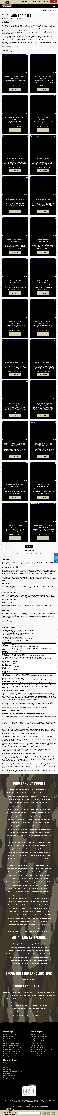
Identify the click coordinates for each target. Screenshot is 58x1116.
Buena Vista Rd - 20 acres (15, 158)
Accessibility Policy (39, 1104)
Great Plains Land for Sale (38, 1041)
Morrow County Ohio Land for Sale (17, 885)
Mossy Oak (6, 1063)
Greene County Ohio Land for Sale (17, 835)
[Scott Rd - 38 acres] (15, 390)
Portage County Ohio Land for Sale (18, 898)
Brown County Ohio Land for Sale (40, 799)
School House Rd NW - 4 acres (43, 525)
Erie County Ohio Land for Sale (40, 822)
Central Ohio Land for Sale (39, 947)
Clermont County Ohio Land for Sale (18, 809)
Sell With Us (25, 1)
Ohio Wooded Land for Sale (21, 1015)
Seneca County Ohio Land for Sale (40, 908)
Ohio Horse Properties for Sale (42, 999)
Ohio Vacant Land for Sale (17, 1012)
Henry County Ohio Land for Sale (17, 845)
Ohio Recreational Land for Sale (45, 1002)
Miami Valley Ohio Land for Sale (19, 957)
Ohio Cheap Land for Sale (10, 995)
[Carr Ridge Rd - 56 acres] (43, 308)
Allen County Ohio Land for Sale (39, 789)
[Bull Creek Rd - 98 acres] (15, 227)
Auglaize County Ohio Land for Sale (40, 796)
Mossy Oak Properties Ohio (10, 693)
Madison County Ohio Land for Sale (17, 868)
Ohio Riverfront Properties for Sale (21, 1005)
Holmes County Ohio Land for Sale (40, 849)
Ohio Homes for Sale (26, 999)
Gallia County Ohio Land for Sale (18, 832)
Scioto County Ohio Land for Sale (18, 908)
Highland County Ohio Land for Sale (39, 845)
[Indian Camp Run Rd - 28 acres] (15, 349)
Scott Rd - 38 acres (15, 403)
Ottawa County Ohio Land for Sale (39, 888)
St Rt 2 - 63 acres (43, 240)
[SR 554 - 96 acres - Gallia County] (15, 431)
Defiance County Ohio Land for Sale (39, 819)
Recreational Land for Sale (11, 1043)
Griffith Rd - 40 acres (43, 280)
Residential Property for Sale (11, 1051)
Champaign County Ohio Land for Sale (19, 806)
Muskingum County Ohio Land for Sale (40, 885)
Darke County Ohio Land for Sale (17, 819)
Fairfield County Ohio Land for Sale (18, 826)
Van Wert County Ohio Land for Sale (18, 921)
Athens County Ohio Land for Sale (18, 796)
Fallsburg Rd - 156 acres (43, 76)
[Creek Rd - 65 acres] (15, 268)
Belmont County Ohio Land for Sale (18, 799)
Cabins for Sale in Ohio (9, 992)
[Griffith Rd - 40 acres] (43, 268)
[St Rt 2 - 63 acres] (43, 227)
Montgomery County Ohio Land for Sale (18, 882)
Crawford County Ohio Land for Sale (17, 816)
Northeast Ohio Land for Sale (39, 957)
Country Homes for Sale (10, 1054)
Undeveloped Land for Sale (11, 1049)
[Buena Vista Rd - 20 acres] (15, 145)
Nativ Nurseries (8, 1069)
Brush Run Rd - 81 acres (43, 362)
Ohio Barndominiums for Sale (46, 992)
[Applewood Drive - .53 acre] (43, 431)
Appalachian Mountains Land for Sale (41, 1049)
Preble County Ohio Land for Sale (40, 898)
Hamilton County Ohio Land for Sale (17, 839)
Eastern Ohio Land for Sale (17, 950)
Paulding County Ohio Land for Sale (18, 892)
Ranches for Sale (8, 1036)
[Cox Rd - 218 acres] (43, 145)
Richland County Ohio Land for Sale (40, 901)
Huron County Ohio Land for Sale (18, 852)
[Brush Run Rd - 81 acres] (43, 349)
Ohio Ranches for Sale (27, 1002)
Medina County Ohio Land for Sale (40, 872)
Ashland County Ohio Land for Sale (17, 793)
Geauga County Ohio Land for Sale (39, 832)
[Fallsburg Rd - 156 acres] (43, 64)
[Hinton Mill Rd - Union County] (15, 104)
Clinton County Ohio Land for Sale (40, 809)
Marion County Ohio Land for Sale (18, 872)
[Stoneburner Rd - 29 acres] (15, 472)
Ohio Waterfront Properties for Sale (37, 1012)
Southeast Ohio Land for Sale (19, 963)
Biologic (5, 1067)
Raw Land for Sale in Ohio (38, 1015)
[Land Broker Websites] (44, 1106)
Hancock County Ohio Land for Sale (40, 839)
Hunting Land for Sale (9, 1034)
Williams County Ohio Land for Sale (40, 928)
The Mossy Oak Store (9, 1080)
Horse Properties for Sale (10, 1045)
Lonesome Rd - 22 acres (15, 525)
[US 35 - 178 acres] (43, 104)
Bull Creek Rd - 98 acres (15, 240)
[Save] (27, 55)
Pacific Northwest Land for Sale (40, 1054)
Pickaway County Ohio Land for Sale (19, 895)
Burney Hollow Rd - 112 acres (15, 199)
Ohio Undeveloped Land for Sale (38, 1008)
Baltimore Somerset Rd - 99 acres (15, 76)
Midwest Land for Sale (37, 1045)
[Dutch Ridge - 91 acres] (43, 186)
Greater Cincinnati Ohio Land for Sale (38, 950)
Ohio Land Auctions (29, 979)
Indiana (44, 28)
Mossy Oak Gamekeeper (10, 1065)
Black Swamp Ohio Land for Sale (20, 947)
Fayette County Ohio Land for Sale (40, 826)
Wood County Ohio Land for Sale (17, 931)
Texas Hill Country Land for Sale (40, 1034)
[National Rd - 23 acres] (15, 308)
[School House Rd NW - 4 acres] (43, 513)
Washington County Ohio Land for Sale (40, 925)
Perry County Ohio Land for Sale (40, 892)
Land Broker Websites (35, 1106)
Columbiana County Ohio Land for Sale (17, 812)
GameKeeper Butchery (10, 1076)
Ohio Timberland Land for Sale (19, 1008)
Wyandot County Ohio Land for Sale (39, 931)
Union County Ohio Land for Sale (41, 918)
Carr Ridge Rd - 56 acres (43, 321)
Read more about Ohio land (10, 46)
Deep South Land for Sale (38, 1051)
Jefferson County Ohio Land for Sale (18, 855)
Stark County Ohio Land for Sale (39, 911)
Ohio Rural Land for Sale (40, 1005)
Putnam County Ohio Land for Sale (18, 901)
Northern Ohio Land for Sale (19, 960)
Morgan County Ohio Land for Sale (41, 882)
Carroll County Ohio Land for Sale (39, 803)
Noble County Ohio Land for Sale (18, 888)
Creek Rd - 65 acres (15, 280)
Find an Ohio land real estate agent (12, 707)
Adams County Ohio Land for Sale (19, 789)
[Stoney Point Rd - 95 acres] (43, 390)
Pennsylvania (29, 28)
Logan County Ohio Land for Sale (39, 862)
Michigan (12, 28)
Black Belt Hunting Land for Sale (40, 1036)
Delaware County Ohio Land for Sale (19, 822)
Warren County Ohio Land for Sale (17, 925)
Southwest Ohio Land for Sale (20, 967)
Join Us (46, 1)
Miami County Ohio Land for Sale (17, 878)
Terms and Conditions (19, 1104)
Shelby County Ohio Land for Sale (18, 911)
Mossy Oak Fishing (8, 1078)
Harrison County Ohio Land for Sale (39, 842)
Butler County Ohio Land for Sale (18, 803)
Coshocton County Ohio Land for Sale (41, 812)
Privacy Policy (30, 1104)
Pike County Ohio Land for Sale (40, 895)
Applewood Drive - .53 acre (43, 444)
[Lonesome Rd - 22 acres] (15, 513)
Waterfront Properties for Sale (12, 1047)
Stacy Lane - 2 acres (43, 485)
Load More (29, 546)
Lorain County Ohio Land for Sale (18, 865)
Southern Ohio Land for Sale (38, 963)
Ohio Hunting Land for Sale (11, 1002)
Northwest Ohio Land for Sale (38, 960)
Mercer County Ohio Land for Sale (39, 875)
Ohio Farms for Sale (12, 999)
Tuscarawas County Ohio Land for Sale (18, 918)
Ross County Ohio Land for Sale (17, 905)
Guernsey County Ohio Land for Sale (40, 835)
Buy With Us (36, 1)
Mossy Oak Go (7, 1073)
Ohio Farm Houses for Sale (47, 995)
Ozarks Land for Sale (37, 1043)
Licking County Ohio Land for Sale (18, 862)
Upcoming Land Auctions (10, 1056)
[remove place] (45, 10)
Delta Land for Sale (36, 1056)
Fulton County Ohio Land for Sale (40, 829)
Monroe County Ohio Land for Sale (39, 878)
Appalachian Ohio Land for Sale (40, 944)
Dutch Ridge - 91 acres (43, 199)
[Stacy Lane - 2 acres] (43, 472)
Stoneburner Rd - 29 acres (14, 485)
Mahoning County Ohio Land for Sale (40, 868)
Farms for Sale (7, 1039)
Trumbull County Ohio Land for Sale (40, 915)
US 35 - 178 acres (43, 117)
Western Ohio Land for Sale (39, 967)
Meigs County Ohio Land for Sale (18, 875)
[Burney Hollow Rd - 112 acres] (15, 186)
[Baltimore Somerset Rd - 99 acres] (15, 64)
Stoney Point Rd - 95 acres (43, 403)
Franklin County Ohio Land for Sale (18, 829)
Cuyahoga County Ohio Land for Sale (40, 816)
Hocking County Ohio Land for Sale (18, 849)
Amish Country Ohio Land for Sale (19, 944)
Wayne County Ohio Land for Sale (18, 928)
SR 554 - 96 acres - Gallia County (15, 444)
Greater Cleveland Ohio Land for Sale (14, 954)
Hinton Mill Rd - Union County (14, 117)
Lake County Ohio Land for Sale (17, 859)
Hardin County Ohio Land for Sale (18, 842)
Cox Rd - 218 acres (43, 158)
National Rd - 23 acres (15, 321)
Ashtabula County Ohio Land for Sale (40, 793)
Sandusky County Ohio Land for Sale (39, 905)
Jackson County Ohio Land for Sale (40, 852)
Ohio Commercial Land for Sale (29, 995)
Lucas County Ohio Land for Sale (39, 865)
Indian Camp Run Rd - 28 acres (14, 362)
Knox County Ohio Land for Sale (40, 855)
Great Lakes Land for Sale (38, 1047)
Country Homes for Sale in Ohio (27, 992)
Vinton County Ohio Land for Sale (40, 921)
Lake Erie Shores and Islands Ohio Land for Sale (41, 954)
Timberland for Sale (9, 1041)
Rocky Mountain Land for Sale (39, 1039)
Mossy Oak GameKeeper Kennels (13, 1071)
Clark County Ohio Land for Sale (41, 806)
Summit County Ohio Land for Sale (18, 915)
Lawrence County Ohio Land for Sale (39, 859)
